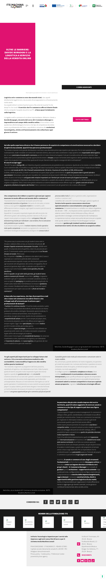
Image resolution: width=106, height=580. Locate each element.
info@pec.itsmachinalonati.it (40, 551)
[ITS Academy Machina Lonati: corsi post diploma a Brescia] (15, 6)
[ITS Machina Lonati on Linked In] (89, 560)
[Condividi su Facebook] (45, 502)
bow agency (43, 556)
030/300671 (87, 555)
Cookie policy (45, 554)
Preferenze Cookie (57, 554)
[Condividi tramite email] (64, 502)
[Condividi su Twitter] (58, 502)
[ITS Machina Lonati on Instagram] (85, 560)
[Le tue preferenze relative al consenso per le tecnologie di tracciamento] (102, 576)
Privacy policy (35, 554)
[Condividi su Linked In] (52, 502)
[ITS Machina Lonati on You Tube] (82, 560)
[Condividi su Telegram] (76, 502)
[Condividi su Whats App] (70, 502)
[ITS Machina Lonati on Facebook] (78, 560)
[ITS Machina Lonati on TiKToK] (93, 560)
